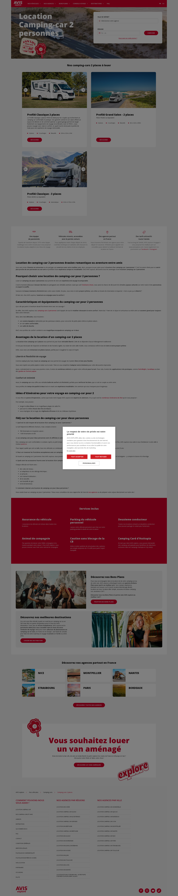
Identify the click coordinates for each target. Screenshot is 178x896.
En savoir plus (71, 451)
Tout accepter (77, 457)
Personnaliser (89, 463)
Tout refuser (101, 457)
